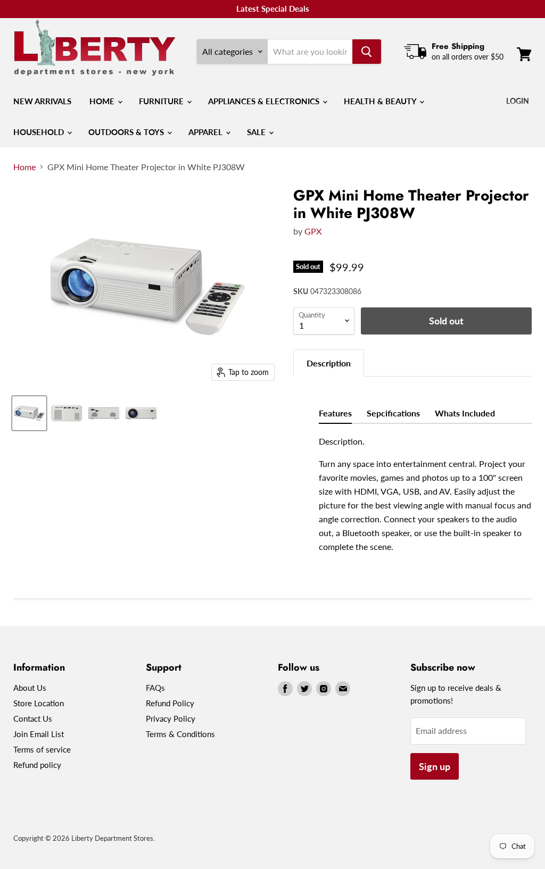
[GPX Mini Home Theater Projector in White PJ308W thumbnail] (29, 413)
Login (517, 100)
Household (39, 132)
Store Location (38, 703)
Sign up (434, 766)
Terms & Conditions (180, 734)
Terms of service (42, 749)
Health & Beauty (381, 101)
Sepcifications (393, 413)
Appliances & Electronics (264, 101)
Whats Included (465, 413)
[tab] (328, 363)
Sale (257, 132)
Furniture (162, 101)
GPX (312, 231)
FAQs (155, 687)
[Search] (366, 51)
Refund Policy (170, 703)
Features (335, 413)
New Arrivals (42, 101)
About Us (29, 687)
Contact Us (32, 718)
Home (103, 101)
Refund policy (37, 765)
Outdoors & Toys (127, 132)
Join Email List (38, 734)
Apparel (206, 132)
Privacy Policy (170, 718)
